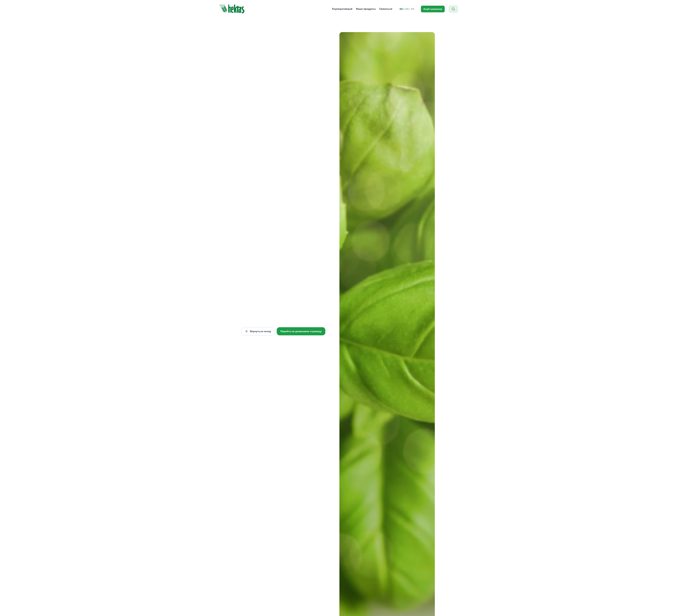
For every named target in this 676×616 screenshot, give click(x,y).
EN (407, 9)
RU (401, 9)
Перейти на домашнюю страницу (301, 331)
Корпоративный (342, 8)
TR (412, 9)
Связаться (385, 8)
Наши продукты (366, 8)
